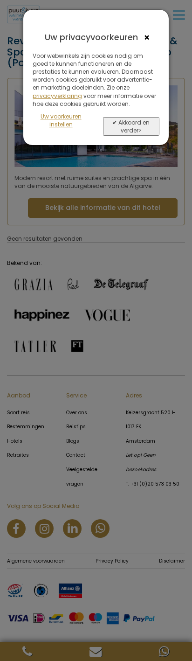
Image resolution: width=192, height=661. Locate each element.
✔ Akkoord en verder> (131, 126)
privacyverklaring (57, 96)
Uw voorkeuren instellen (61, 120)
